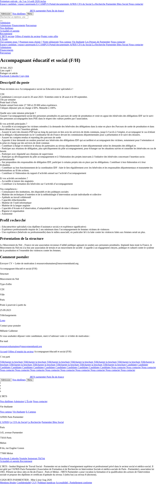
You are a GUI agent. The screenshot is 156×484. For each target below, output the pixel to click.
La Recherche (99, 4)
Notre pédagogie (51, 42)
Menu (29, 14)
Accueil (3, 351)
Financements (18, 25)
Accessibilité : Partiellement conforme (74, 482)
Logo (2, 320)
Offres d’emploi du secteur (28, 36)
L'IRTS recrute (7, 36)
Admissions (5, 25)
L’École (28, 401)
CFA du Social (84, 4)
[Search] (1, 20)
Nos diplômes (19, 13)
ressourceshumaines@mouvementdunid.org (21, 346)
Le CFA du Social (18, 422)
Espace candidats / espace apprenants (18, 4)
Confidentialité (24, 482)
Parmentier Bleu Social (117, 4)
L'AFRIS (4, 422)
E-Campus (31, 412)
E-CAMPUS (42, 4)
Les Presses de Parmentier (97, 42)
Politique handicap (46, 482)
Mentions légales (8, 482)
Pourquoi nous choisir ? (31, 42)
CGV (34, 482)
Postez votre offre (49, 36)
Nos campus (65, 42)
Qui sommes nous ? (9, 42)
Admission (6, 14)
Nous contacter (136, 4)
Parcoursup (31, 25)
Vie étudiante (78, 42)
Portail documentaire (59, 4)
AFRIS (73, 4)
